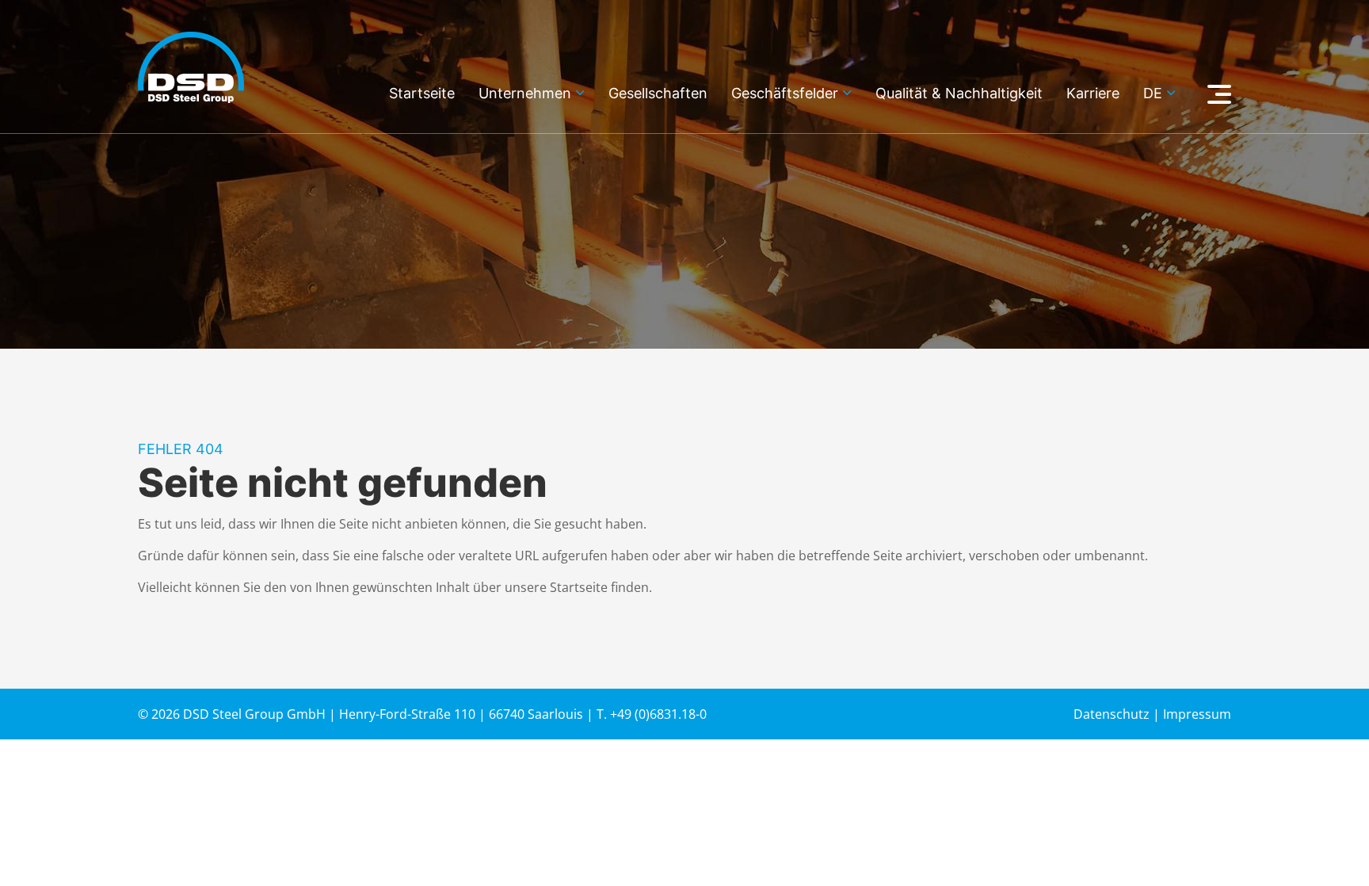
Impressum (1197, 714)
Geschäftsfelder (784, 93)
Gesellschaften (657, 93)
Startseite (422, 93)
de (1152, 93)
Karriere (1092, 93)
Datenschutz (1111, 714)
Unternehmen (525, 93)
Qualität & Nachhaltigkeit (959, 93)
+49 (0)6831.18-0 (658, 714)
